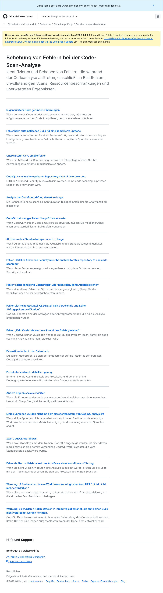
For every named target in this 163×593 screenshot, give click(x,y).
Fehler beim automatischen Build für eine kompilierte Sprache (43, 130)
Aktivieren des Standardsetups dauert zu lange (35, 239)
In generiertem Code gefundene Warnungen (33, 110)
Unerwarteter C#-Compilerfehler (26, 155)
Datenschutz (63, 581)
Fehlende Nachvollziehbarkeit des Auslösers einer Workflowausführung (50, 463)
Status (75, 581)
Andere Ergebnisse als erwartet (25, 393)
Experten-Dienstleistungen (104, 581)
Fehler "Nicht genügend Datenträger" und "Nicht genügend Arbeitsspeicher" (52, 284)
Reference (45, 24)
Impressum (35, 581)
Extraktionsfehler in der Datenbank (27, 351)
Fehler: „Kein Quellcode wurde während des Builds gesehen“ (42, 330)
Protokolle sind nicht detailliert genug (29, 372)
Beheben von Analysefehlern (91, 24)
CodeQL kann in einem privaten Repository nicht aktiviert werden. (46, 176)
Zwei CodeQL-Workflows (21, 438)
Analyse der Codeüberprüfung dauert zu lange (34, 197)
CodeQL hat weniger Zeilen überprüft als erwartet (36, 218)
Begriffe (50, 581)
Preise (85, 581)
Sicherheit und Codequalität (22, 24)
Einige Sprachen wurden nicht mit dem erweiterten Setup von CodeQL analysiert (55, 413)
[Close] (153, 5)
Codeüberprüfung (63, 24)
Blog (123, 581)
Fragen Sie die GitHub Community (27, 556)
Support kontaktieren (21, 561)
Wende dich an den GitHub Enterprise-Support (48, 41)
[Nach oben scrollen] (156, 586)
